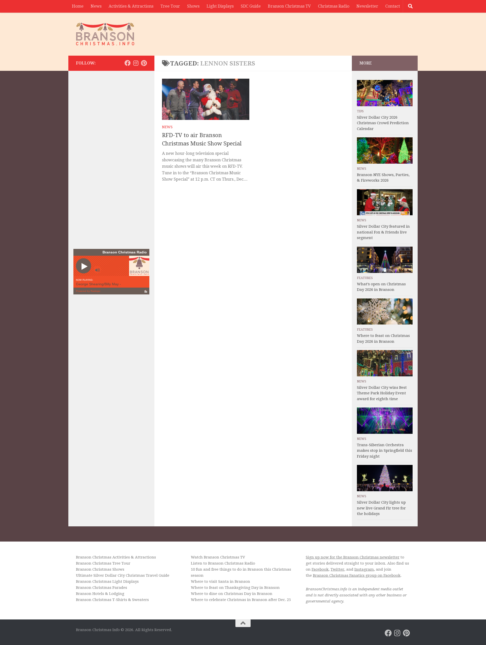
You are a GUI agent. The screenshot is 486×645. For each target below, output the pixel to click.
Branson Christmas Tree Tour (103, 563)
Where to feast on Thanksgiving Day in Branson (235, 587)
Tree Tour (170, 6)
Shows (193, 6)
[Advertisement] (318, 31)
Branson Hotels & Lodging (100, 593)
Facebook (320, 569)
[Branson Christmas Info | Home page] (105, 34)
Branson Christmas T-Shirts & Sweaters (112, 599)
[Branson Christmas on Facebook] (128, 63)
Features (365, 278)
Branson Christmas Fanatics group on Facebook (356, 575)
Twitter (337, 569)
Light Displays (220, 6)
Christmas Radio (333, 6)
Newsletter (367, 6)
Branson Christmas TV (289, 6)
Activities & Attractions (131, 6)
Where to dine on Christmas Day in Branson (231, 593)
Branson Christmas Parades (101, 587)
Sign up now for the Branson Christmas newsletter (352, 557)
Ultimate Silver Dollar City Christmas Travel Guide (122, 575)
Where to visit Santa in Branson (220, 581)
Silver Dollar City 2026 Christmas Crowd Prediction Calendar (383, 123)
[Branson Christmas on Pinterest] (144, 63)
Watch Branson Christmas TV (218, 557)
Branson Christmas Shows (100, 569)
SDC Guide (251, 6)
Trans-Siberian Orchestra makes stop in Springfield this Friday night (384, 451)
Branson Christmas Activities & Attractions (116, 557)
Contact (392, 6)
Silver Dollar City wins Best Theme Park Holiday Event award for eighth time (382, 393)
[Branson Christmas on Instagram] (136, 63)
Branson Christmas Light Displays (107, 581)
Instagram (364, 569)
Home (78, 6)
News (96, 6)
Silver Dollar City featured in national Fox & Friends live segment (383, 232)
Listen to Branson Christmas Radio (223, 563)
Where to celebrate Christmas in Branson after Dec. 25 (241, 599)
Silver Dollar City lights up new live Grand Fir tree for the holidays (381, 508)
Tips (360, 111)
